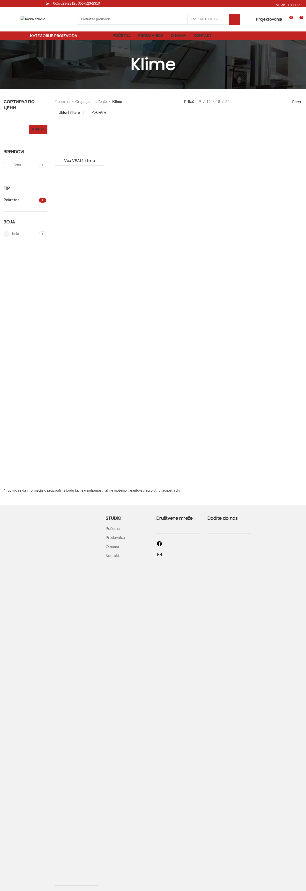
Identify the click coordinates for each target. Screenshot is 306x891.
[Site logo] (33, 19)
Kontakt (112, 556)
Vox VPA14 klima (79, 160)
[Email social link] (262, 3)
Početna (113, 529)
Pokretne (98, 112)
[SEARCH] (234, 19)
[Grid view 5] (268, 102)
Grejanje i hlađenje (91, 102)
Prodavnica (115, 538)
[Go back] (125, 64)
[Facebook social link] (256, 3)
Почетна (62, 102)
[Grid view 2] (241, 102)
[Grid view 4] (259, 102)
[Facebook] (159, 545)
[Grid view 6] (277, 102)
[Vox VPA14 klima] (79, 139)
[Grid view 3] (250, 102)
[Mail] (159, 556)
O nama (112, 547)
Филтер (38, 129)
